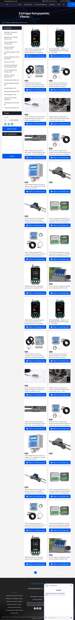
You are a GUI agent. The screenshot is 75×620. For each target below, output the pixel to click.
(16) (11, 84)
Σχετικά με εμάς (28, 4)
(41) (10, 88)
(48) (10, 43)
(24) (9, 62)
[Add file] (46, 617)
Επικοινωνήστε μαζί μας (40, 4)
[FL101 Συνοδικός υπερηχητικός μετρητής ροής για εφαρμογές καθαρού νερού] (60, 274)
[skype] (5, 124)
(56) (12, 57)
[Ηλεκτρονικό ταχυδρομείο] (12, 124)
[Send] (71, 617)
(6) (11, 103)
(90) (12, 52)
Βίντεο (19, 4)
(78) (9, 75)
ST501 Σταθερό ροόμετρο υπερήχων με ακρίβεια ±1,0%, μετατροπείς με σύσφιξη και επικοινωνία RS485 (35, 186)
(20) (10, 94)
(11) (10, 98)
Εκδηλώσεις (52, 4)
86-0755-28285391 (65, 1)
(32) (11, 38)
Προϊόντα (13, 4)
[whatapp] (8, 124)
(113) (9, 47)
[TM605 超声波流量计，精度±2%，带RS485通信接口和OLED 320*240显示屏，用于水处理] (60, 37)
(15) (11, 80)
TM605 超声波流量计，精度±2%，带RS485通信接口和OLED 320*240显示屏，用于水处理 (59, 50)
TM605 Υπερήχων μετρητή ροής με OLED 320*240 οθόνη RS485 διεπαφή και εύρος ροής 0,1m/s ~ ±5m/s (59, 118)
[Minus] (71, 585)
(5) (11, 107)
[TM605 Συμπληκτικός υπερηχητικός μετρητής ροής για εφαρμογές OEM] (35, 274)
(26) (11, 91)
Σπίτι (7, 4)
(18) (11, 66)
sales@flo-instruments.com (50, 1)
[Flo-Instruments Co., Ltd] (37, 583)
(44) (10, 71)
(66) (10, 33)
